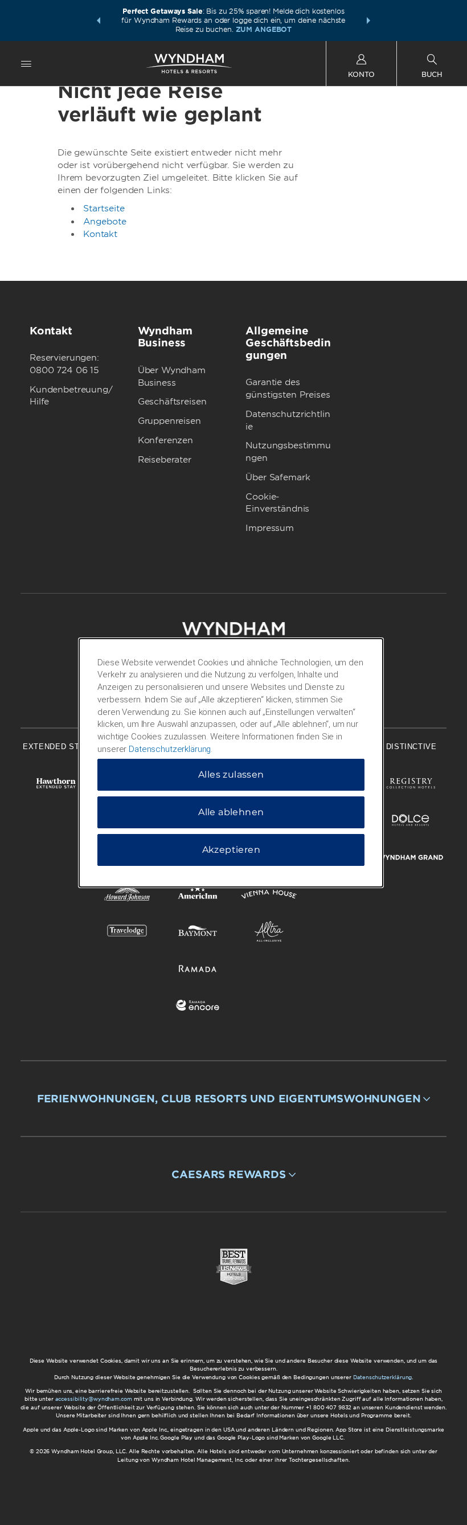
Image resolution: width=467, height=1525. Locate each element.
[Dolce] (411, 822)
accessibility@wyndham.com (93, 1399)
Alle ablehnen (231, 812)
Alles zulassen (231, 774)
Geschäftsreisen (172, 401)
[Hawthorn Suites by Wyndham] (56, 785)
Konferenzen (165, 440)
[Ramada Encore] (198, 1007)
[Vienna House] (269, 896)
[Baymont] (198, 933)
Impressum (269, 528)
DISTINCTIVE (411, 746)
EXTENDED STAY (56, 746)
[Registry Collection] (411, 785)
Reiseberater (164, 460)
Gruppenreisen (169, 421)
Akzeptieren (231, 849)
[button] (98, 20)
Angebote (104, 221)
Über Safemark (277, 477)
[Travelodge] (127, 933)
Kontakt (100, 234)
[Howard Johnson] (127, 896)
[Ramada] (198, 970)
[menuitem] (26, 63)
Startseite (104, 208)
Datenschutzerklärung (382, 1377)
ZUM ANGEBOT (264, 29)
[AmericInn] (198, 896)
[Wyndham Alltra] (269, 933)
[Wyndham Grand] (411, 859)
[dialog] (231, 763)
